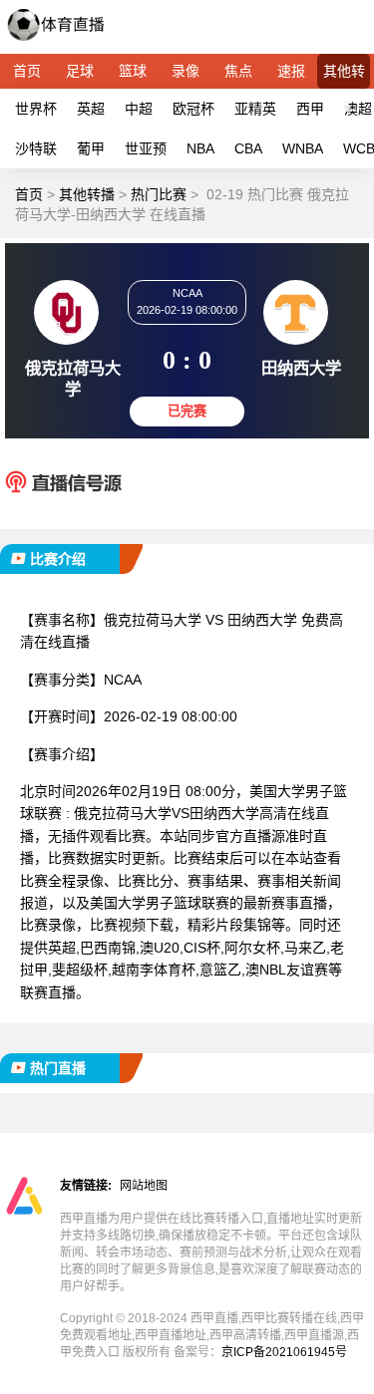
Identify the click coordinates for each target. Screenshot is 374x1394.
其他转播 (344, 76)
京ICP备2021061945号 (284, 1352)
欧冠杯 (193, 109)
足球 (80, 71)
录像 (185, 71)
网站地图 (144, 1186)
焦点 (238, 71)
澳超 (358, 109)
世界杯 (36, 109)
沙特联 (36, 148)
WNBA (302, 148)
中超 (139, 109)
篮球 (133, 71)
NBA (200, 148)
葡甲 (91, 148)
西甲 (310, 109)
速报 (291, 71)
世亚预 (146, 148)
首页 (27, 71)
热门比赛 (159, 194)
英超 (91, 109)
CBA (248, 148)
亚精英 (255, 109)
